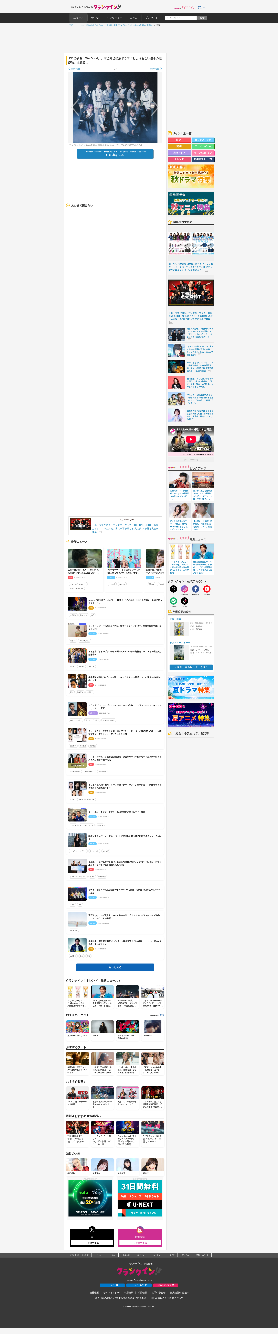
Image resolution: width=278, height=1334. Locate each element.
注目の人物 (74, 1153)
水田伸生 (90, 692)
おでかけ (126, 1255)
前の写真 (75, 68)
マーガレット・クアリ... (78, 851)
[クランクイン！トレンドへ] (184, 7)
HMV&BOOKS (164, 1285)
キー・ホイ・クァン (86, 825)
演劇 (179, 146)
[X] (173, 589)
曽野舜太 (81, 666)
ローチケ (111, 1285)
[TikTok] (184, 601)
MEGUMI (122, 584)
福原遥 (92, 876)
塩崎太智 (91, 666)
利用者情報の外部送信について (167, 1298)
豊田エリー (90, 799)
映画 (179, 140)
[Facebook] (195, 589)
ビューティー (157, 1255)
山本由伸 (100, 825)
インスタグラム (163, 584)
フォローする (92, 1242)
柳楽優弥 (80, 692)
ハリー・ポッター (76, 720)
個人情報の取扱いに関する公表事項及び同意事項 (120, 1298)
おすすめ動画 (75, 1082)
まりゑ (72, 799)
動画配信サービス (203, 159)
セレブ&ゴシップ (203, 152)
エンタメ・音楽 (203, 140)
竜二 (71, 692)
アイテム (185, 1255)
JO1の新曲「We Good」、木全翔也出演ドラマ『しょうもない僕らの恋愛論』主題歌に (119, 25)
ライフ (172, 1255)
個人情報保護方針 (179, 1292)
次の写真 (154, 68)
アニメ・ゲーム (203, 146)
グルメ (113, 1255)
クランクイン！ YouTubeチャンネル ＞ (198, 454)
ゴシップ (73, 825)
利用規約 (128, 1292)
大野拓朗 (73, 746)
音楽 (80, 904)
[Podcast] (173, 601)
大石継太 (73, 615)
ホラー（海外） (75, 771)
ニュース (78, 25)
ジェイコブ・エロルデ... (78, 584)
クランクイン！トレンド (79, 1255)
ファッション (94, 851)
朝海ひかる (83, 615)
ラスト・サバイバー (76, 588)
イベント (99, 1255)
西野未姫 (151, 584)
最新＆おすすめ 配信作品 (83, 1116)
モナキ (72, 904)
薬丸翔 (81, 799)
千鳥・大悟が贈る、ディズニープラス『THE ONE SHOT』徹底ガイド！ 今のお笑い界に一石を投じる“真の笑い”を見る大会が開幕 (125, 528)
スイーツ (140, 1255)
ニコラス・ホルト (109, 720)
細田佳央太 (102, 876)
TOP (71, 25)
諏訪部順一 (102, 771)
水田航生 (83, 746)
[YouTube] (207, 589)
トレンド (179, 159)
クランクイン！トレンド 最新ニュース (93, 981)
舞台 (92, 615)
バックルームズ (89, 771)
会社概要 (94, 1292)
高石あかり (73, 930)
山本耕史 (73, 956)
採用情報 (142, 1292)
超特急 (72, 666)
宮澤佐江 (93, 746)
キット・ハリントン (92, 720)
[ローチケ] (202, 7)
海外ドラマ (179, 152)
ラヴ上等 (112, 584)
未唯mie (72, 641)
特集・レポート (202, 1255)
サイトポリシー (111, 1292)
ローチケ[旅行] (137, 1285)
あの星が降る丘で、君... (78, 876)
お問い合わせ (158, 1292)
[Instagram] (184, 589)
